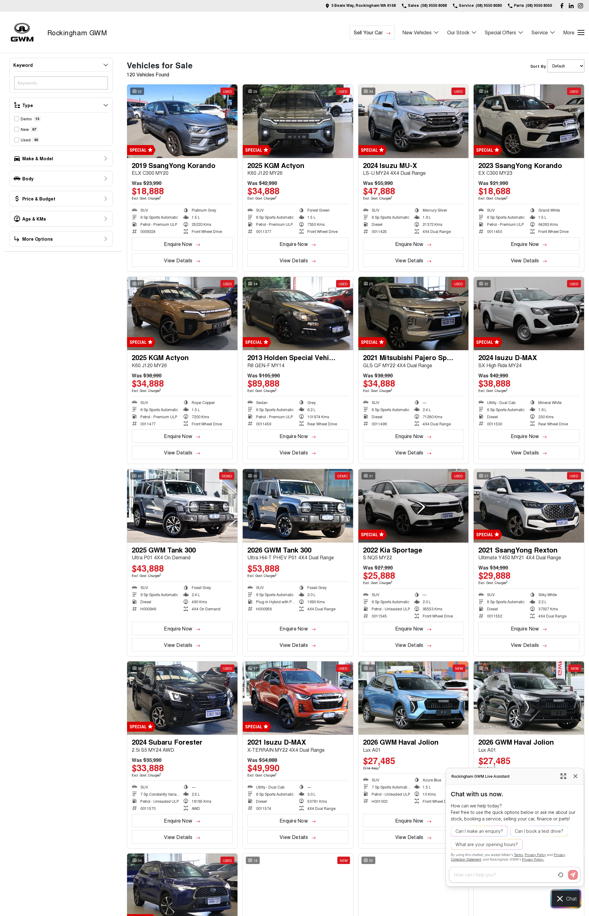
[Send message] (573, 875)
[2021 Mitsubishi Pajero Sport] (413, 313)
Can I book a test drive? (539, 831)
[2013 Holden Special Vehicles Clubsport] (298, 313)
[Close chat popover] (575, 776)
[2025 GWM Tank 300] (182, 506)
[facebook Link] (562, 6)
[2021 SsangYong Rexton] (529, 506)
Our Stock (458, 32)
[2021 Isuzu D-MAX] (298, 698)
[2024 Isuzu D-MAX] (529, 313)
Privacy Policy (535, 855)
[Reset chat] (561, 875)
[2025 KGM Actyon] (298, 121)
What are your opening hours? (486, 844)
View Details (178, 260)
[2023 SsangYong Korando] (529, 121)
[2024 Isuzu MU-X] (413, 121)
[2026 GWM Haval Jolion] (413, 698)
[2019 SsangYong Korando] (182, 121)
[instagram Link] (580, 6)
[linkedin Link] (571, 6)
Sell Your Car (368, 32)
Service (539, 32)
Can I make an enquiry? (479, 831)
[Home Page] (22, 32)
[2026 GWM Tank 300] (298, 506)
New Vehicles (417, 32)
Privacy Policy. (533, 859)
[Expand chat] (563, 776)
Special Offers (500, 32)
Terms (518, 855)
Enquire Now (178, 243)
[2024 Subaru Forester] (182, 698)
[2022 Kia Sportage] (413, 506)
